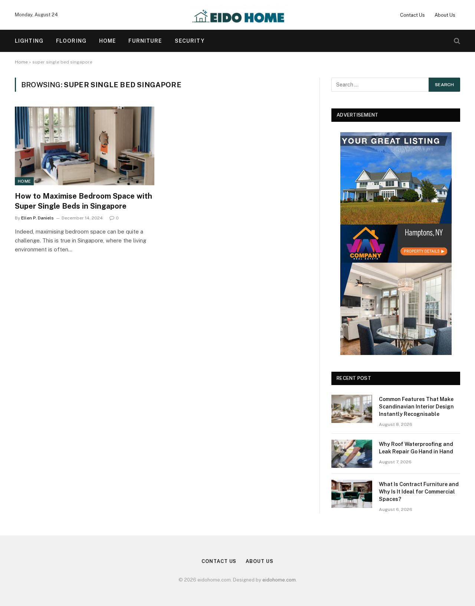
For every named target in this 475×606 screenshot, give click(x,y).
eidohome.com (279, 580)
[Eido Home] (237, 15)
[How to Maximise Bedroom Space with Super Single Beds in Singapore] (84, 146)
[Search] (456, 41)
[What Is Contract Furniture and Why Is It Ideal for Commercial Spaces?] (351, 494)
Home (107, 41)
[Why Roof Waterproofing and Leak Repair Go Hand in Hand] (351, 454)
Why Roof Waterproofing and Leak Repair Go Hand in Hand (416, 447)
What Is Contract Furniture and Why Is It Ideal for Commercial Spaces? (419, 491)
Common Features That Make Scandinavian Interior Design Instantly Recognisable (416, 406)
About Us (445, 15)
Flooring (71, 41)
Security (190, 41)
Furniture (145, 41)
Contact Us (412, 15)
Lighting (29, 41)
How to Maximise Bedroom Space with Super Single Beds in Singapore (83, 201)
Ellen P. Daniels (37, 218)
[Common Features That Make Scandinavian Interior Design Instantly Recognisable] (351, 409)
